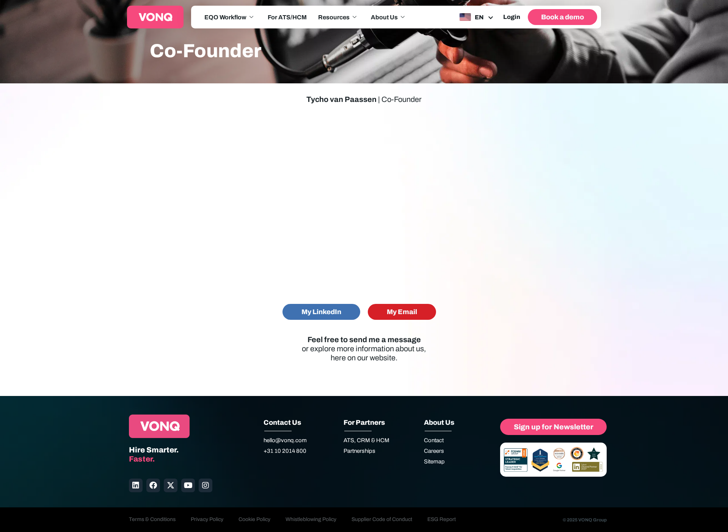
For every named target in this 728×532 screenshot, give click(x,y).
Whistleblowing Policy (311, 519)
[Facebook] (153, 485)
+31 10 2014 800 (285, 451)
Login (511, 17)
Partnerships (359, 451)
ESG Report (441, 519)
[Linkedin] (136, 485)
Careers (434, 451)
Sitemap (434, 461)
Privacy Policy (207, 519)
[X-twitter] (170, 485)
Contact (434, 440)
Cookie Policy (254, 519)
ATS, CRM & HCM (366, 440)
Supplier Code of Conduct (381, 519)
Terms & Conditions (152, 519)
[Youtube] (188, 485)
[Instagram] (205, 485)
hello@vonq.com (285, 440)
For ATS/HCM (287, 17)
